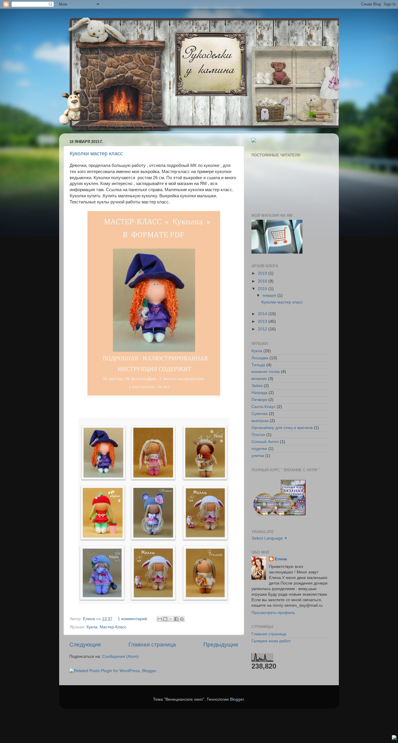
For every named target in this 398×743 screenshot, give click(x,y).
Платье (258, 434)
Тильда (258, 365)
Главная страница (152, 644)
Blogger (237, 699)
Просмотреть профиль (273, 613)
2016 (263, 281)
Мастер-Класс (113, 627)
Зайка (257, 385)
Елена (281, 559)
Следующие (85, 644)
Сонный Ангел (265, 441)
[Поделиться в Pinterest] (182, 619)
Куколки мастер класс (96, 153)
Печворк (259, 399)
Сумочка (259, 413)
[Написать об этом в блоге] (165, 619)
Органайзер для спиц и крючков (282, 427)
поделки (259, 449)
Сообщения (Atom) (120, 656)
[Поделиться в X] (171, 619)
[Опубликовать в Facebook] (176, 619)
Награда (259, 392)
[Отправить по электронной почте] (160, 619)
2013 (263, 321)
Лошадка (259, 358)
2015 (263, 289)
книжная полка (265, 371)
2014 (263, 314)
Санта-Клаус (263, 406)
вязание (259, 378)
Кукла (92, 627)
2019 (263, 273)
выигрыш (260, 420)
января (270, 295)
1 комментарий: (133, 619)
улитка (257, 456)
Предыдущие (220, 644)
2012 (263, 329)
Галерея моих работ (270, 641)
